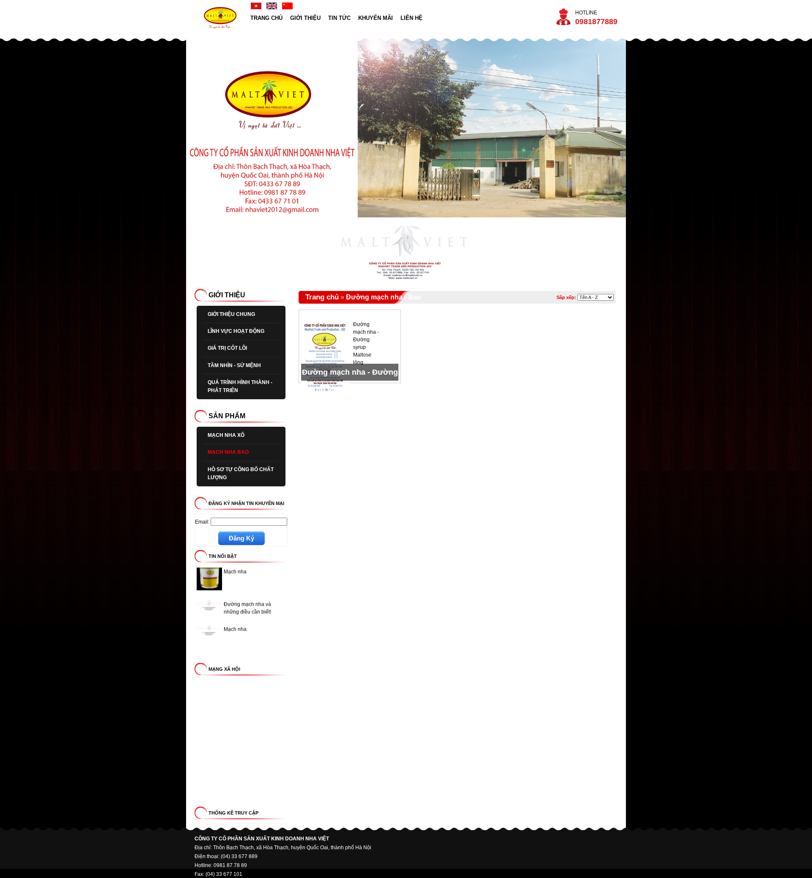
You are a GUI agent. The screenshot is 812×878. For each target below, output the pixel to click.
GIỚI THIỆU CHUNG (231, 314)
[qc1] (406, 279)
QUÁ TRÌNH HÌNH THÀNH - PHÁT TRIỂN (240, 386)
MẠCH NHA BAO (228, 452)
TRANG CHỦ (266, 18)
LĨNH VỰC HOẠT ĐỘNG (236, 331)
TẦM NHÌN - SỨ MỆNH (234, 365)
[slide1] (406, 127)
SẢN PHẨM (226, 416)
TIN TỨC (339, 18)
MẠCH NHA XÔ (226, 435)
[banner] (221, 34)
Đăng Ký (241, 538)
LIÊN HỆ (411, 18)
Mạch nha (235, 620)
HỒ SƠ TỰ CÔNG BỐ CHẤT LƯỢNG (241, 473)
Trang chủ (322, 297)
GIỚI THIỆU (305, 18)
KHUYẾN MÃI (375, 18)
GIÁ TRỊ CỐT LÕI (227, 348)
